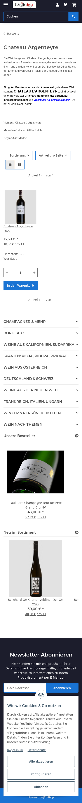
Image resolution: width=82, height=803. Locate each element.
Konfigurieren (41, 774)
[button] (57, 4)
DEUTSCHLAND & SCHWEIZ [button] (28, 379)
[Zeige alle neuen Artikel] (77, 532)
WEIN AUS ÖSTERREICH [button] (25, 367)
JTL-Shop (48, 797)
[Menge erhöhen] (34, 272)
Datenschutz (37, 750)
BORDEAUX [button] (14, 333)
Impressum (15, 750)
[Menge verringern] (7, 272)
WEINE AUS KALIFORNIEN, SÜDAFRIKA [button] (38, 345)
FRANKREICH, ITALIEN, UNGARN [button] (32, 402)
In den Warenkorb (20, 285)
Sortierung (18, 155)
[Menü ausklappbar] (5, 2)
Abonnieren (62, 688)
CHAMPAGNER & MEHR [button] (24, 322)
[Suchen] (73, 16)
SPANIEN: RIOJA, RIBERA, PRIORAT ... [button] (36, 356)
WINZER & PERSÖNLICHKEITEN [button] (32, 413)
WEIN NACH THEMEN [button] (22, 424)
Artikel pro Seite (51, 155)
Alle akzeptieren (41, 761)
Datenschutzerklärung (22, 668)
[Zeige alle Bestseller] (77, 436)
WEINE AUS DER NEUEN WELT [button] (31, 390)
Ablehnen (41, 787)
